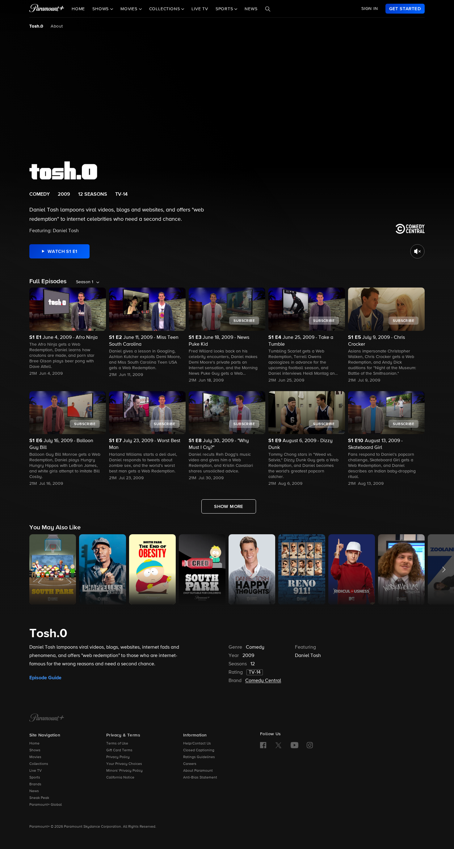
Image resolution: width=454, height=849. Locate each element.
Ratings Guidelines (199, 757)
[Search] (268, 9)
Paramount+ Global (45, 805)
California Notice (120, 777)
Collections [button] (165, 9)
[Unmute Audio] (417, 251)
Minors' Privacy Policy (124, 771)
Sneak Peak (39, 798)
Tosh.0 (36, 26)
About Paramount (198, 771)
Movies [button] (129, 9)
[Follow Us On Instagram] (310, 745)
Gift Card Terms (119, 750)
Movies (35, 757)
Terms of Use (117, 743)
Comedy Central (263, 680)
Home (78, 9)
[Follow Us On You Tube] (294, 745)
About (57, 26)
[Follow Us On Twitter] (278, 744)
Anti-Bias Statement (200, 777)
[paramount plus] (46, 8)
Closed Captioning (198, 750)
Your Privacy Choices (124, 764)
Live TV (199, 9)
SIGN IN (369, 8)
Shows (34, 750)
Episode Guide (45, 677)
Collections (38, 764)
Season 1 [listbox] (84, 282)
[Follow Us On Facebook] (263, 745)
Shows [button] (101, 9)
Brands (35, 784)
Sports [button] (225, 9)
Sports (34, 777)
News (251, 9)
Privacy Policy (118, 757)
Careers (189, 764)
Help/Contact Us (197, 743)
